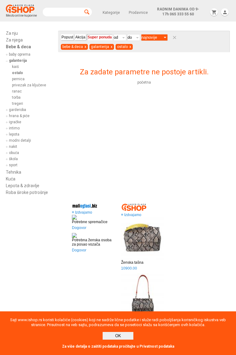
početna (144, 82)
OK (118, 335)
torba (16, 97)
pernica (18, 79)
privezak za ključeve (29, 85)
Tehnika (13, 172)
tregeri (17, 103)
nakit (13, 146)
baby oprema (19, 54)
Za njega (14, 39)
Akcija (80, 37)
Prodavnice (138, 12)
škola (13, 159)
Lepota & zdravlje (22, 185)
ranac (17, 91)
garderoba (17, 110)
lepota (14, 134)
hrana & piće (19, 116)
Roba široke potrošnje (27, 192)
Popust (67, 37)
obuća (14, 153)
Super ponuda (100, 37)
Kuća (10, 178)
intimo (14, 128)
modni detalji (20, 140)
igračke (15, 122)
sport (13, 165)
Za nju (12, 33)
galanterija (18, 60)
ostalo (17, 73)
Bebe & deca (18, 46)
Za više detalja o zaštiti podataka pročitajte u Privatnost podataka (118, 346)
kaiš (15, 67)
